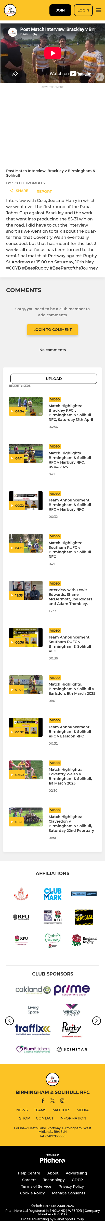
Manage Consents (68, 1193)
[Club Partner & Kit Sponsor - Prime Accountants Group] (72, 991)
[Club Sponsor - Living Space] (33, 1011)
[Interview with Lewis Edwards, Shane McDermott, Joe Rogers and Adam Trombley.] (26, 590)
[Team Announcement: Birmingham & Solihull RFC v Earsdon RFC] (26, 727)
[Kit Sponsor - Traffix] (33, 1030)
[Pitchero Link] (52, 1161)
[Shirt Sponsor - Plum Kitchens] (33, 1050)
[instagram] (62, 1101)
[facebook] (42, 1101)
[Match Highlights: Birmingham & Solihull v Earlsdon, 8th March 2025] (26, 684)
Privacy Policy (71, 1186)
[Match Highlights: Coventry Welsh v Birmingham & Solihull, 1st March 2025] (26, 769)
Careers (29, 1180)
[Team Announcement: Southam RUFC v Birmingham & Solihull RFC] (26, 637)
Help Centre (29, 1173)
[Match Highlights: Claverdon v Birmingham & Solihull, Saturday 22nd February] (26, 817)
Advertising (76, 1173)
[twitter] (52, 1101)
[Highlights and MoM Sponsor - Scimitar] (72, 1050)
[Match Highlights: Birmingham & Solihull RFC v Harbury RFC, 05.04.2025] (26, 453)
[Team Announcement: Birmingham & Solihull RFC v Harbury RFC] (26, 500)
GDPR (77, 1180)
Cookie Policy (32, 1193)
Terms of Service (36, 1186)
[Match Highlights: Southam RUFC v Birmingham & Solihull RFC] (26, 543)
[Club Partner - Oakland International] (33, 991)
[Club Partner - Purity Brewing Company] (72, 1030)
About (53, 1173)
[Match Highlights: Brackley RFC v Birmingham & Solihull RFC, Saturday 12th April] (26, 406)
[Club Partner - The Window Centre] (72, 1011)
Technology (54, 1180)
